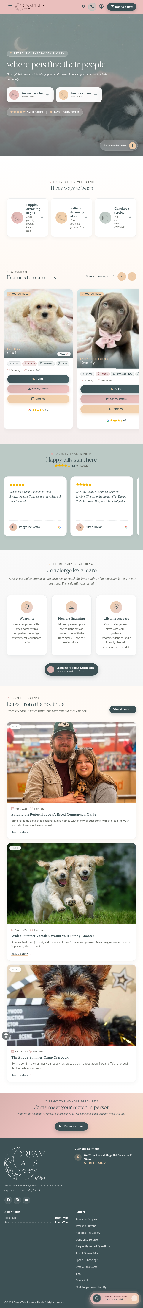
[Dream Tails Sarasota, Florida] (30, 7)
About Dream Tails (87, 1253)
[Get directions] (83, 7)
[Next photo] (68, 323)
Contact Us (82, 1280)
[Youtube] (26, 1200)
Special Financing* (87, 1260)
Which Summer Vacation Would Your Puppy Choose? (52, 936)
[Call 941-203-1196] (92, 7)
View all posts (121, 709)
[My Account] (101, 7)
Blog (78, 1273)
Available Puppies (86, 1219)
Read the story (19, 832)
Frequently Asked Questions (93, 1246)
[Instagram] (17, 1200)
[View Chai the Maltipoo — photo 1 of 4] (38, 323)
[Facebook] (8, 1200)
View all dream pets (98, 276)
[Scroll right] (132, 276)
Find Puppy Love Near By (91, 1287)
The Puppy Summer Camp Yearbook (40, 1057)
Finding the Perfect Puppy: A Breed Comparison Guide (53, 814)
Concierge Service (87, 1239)
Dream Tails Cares (86, 1267)
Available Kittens (86, 1226)
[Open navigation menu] (10, 7)
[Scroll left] (121, 276)
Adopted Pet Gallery (88, 1232)
